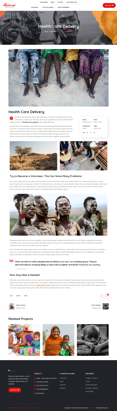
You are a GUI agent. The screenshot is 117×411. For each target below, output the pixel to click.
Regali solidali (89, 391)
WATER (25, 295)
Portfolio (53, 31)
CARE (11, 295)
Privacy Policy (24, 408)
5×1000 (87, 381)
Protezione (63, 378)
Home (46, 31)
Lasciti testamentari (91, 385)
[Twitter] (83, 132)
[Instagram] (94, 132)
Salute (61, 381)
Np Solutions (92, 408)
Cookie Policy (34, 408)
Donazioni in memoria (91, 388)
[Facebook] (87, 132)
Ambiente (63, 388)
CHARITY (18, 295)
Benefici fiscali (12, 408)
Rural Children (88, 349)
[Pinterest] (91, 132)
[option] (24, 341)
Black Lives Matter (22, 349)
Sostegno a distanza (91, 378)
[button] (109, 5)
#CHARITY (17, 352)
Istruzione (63, 385)
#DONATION (96, 352)
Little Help (52, 349)
